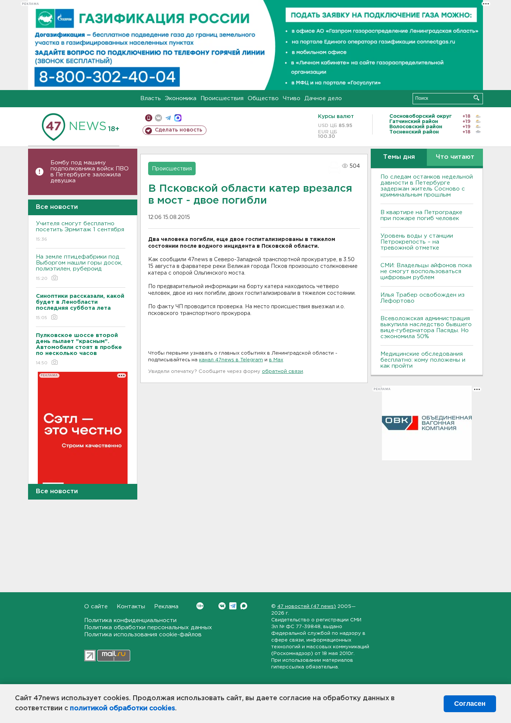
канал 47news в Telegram (231, 360)
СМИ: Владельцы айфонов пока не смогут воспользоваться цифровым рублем (426, 271)
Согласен (470, 703)
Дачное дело (323, 98)
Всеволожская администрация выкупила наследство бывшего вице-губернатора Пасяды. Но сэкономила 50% (426, 327)
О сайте (96, 606)
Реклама (166, 606)
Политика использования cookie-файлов (143, 634)
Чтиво (291, 98)
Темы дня (399, 157)
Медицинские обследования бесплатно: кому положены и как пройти (422, 360)
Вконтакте (222, 605)
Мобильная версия (148, 117)
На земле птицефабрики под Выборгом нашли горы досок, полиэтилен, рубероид (79, 267)
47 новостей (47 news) (306, 607)
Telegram (232, 605)
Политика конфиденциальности (130, 620)
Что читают (455, 157)
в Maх (276, 360)
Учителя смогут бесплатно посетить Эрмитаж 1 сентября (80, 231)
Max (243, 605)
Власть (150, 98)
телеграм (168, 117)
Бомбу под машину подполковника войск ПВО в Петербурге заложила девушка (90, 171)
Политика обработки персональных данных (148, 627)
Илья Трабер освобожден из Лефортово (422, 298)
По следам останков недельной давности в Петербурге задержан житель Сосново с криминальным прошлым (426, 185)
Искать (476, 98)
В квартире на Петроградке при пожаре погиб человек (421, 215)
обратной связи (282, 372)
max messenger (177, 117)
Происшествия (222, 98)
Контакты (131, 606)
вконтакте (158, 117)
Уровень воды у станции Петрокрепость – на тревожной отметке (416, 242)
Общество (263, 98)
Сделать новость (178, 130)
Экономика (180, 98)
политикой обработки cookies (122, 708)
